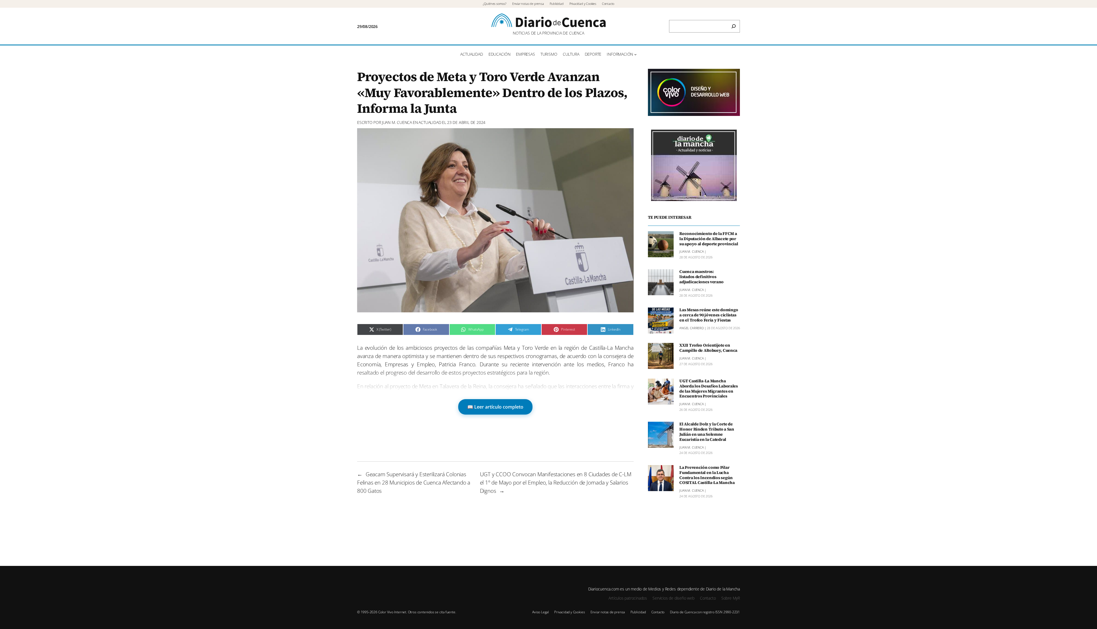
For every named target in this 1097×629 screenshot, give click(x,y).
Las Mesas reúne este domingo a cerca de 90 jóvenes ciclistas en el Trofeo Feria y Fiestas (708, 315)
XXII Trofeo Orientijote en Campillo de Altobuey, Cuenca (708, 348)
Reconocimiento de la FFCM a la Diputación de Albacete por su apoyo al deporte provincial (708, 239)
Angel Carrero (691, 328)
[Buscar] (733, 26)
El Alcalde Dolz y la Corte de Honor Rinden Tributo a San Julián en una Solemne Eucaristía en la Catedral (706, 432)
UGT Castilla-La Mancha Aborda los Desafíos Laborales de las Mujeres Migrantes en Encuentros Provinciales (708, 389)
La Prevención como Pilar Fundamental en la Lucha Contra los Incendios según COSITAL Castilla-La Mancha (707, 475)
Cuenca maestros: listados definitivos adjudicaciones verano (701, 277)
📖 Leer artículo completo (495, 407)
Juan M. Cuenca (397, 122)
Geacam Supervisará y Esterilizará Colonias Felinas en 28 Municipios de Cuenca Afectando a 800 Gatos (413, 482)
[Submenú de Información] (635, 54)
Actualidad (430, 122)
